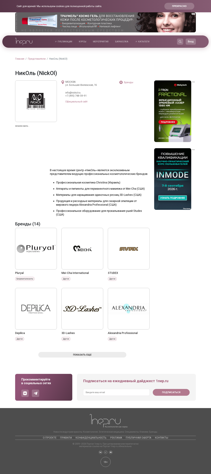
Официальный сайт (76, 101)
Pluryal (19, 273)
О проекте (49, 437)
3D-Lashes (68, 333)
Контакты (161, 437)
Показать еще (82, 354)
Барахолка (121, 41)
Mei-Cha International (75, 273)
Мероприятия (100, 41)
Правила (66, 437)
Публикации (65, 41)
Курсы (82, 41)
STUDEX (113, 273)
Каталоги (143, 41)
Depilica (20, 333)
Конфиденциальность (91, 437)
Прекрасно (179, 6)
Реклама (116, 437)
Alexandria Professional (123, 333)
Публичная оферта (138, 437)
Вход (191, 41)
